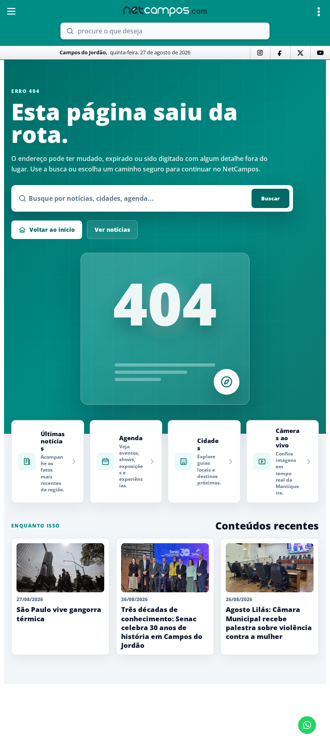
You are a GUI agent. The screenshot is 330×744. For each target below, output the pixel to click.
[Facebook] (280, 53)
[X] (300, 53)
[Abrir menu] (11, 11)
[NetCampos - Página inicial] (165, 11)
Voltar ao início (52, 229)
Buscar (270, 198)
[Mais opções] (319, 12)
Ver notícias (112, 229)
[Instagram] (260, 53)
